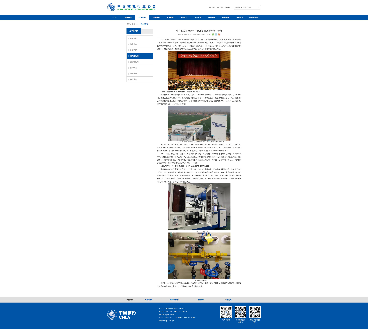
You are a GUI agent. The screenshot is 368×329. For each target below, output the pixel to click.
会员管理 (211, 18)
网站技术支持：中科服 (166, 321)
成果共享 (197, 18)
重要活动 (184, 18)
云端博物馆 (253, 18)
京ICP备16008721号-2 (166, 318)
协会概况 (128, 18)
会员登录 (212, 7)
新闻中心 (142, 18)
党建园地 (239, 18)
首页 (114, 18)
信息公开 (225, 18)
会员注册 (220, 7)
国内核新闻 (144, 24)
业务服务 (156, 18)
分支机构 (170, 18)
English (227, 7)
